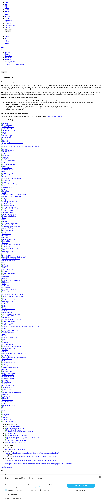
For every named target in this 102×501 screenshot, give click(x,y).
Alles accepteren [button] (81, 485)
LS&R (7, 9)
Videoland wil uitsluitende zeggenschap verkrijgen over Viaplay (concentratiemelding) (32, 453)
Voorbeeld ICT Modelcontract (14, 65)
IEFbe (7, 11)
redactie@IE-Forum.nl (55, 116)
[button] (34, 498)
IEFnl (6, 4)
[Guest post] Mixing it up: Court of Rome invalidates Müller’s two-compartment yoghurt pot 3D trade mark (38, 464)
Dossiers (7, 18)
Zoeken (8, 31)
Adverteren (8, 22)
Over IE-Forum (10, 25)
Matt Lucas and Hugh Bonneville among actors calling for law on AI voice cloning (31, 456)
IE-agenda (8, 16)
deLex (7, 2)
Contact (7, 27)
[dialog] (51, 488)
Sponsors (8, 23)
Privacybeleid (36, 487)
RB (6, 6)
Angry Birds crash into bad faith (15, 449)
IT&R (7, 8)
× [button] (100, 477)
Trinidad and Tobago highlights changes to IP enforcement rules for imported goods (31, 460)
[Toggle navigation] (1, 49)
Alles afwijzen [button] (81, 490)
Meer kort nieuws (6, 467)
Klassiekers (8, 20)
